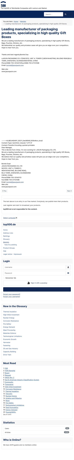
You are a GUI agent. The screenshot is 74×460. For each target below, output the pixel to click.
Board (7, 373)
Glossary (6, 239)
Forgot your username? (11, 297)
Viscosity (9, 394)
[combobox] (53, 14)
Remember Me (10, 278)
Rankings (6, 236)
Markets (6, 242)
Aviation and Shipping (14, 398)
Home (5, 230)
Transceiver (9, 384)
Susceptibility (11, 412)
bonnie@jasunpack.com (15, 65)
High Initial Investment (13, 387)
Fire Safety (10, 403)
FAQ (4, 251)
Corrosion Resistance (13, 389)
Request (8, 375)
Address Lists (8, 233)
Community (9, 382)
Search (69, 14)
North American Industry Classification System (22, 380)
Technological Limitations (14, 405)
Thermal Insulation (12, 391)
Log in (37, 289)
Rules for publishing (11, 244)
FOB (6, 368)
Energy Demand (11, 410)
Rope (7, 401)
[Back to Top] (70, 456)
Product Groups (9, 248)
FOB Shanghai (10, 371)
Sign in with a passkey (38, 283)
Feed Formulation (12, 407)
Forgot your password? (11, 294)
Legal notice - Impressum (12, 254)
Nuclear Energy (11, 396)
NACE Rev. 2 (9, 377)
